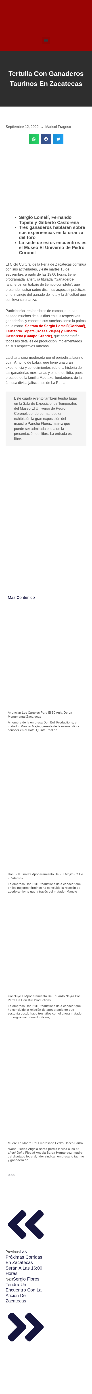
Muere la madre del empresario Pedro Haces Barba (45, 1143)
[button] (46, 40)
